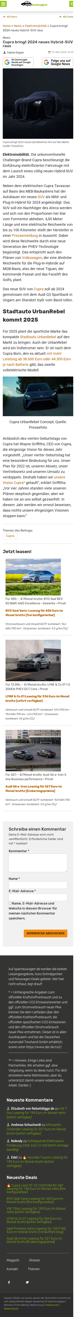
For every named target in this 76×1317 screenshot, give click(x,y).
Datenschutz (11, 1308)
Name (14, 879)
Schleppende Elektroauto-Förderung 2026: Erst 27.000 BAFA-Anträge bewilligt (37, 1145)
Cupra (39, 289)
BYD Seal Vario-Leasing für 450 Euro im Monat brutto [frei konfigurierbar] (35, 1200)
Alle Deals (67, 16)
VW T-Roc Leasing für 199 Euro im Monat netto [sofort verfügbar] (37, 1113)
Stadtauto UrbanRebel (38, 337)
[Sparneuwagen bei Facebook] (11, 1284)
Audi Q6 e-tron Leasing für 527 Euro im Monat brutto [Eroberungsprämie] (34, 1240)
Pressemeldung (25, 235)
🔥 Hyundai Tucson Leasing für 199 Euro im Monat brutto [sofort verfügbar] (37, 1161)
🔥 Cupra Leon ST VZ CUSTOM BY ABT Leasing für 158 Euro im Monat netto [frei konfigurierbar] (36, 1188)
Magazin (13, 1260)
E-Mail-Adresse (22, 891)
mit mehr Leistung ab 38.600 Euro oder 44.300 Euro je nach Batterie (37, 359)
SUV (41, 197)
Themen (34, 1269)
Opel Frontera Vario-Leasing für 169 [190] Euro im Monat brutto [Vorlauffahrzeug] (36, 1230)
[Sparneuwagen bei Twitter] (29, 1284)
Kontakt (12, 1269)
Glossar (34, 1260)
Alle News (11, 16)
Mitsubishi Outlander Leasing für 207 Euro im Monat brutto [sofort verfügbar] (36, 1129)
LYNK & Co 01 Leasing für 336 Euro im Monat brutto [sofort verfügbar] (34, 1220)
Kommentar (19, 851)
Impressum (51, 1305)
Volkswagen (32, 257)
